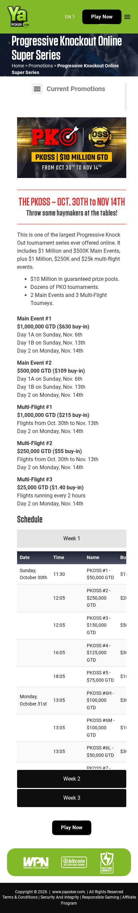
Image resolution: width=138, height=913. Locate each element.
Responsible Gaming (100, 897)
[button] (37, 88)
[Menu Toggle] (127, 16)
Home (18, 65)
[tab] (71, 539)
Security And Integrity (60, 897)
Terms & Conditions (20, 897)
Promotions (40, 65)
